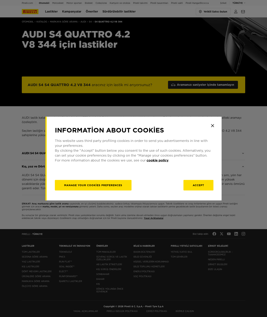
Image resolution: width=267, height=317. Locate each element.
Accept (198, 185)
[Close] (212, 125)
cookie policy (158, 160)
